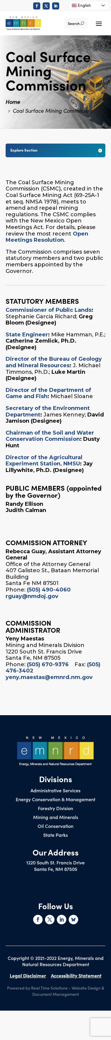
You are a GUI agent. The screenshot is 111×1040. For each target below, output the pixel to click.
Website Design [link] (86, 988)
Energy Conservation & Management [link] (55, 799)
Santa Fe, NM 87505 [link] (55, 869)
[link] (36, 5)
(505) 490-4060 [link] (49, 589)
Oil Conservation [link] (55, 826)
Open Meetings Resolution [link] (47, 237)
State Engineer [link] (27, 334)
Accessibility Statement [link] (76, 975)
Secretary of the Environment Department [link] (48, 411)
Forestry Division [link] (55, 808)
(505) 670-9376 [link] (47, 664)
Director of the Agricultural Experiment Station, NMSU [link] (44, 460)
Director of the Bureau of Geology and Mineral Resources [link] (54, 362)
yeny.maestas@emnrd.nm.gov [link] (49, 677)
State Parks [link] (55, 835)
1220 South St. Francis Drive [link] (55, 862)
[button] (99, 23)
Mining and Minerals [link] (55, 817)
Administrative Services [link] (55, 790)
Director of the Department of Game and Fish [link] (48, 393)
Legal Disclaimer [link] (28, 975)
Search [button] (74, 23)
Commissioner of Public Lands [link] (48, 310)
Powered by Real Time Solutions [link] (37, 988)
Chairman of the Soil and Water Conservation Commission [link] (50, 436)
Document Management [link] (55, 994)
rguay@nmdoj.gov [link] (32, 596)
